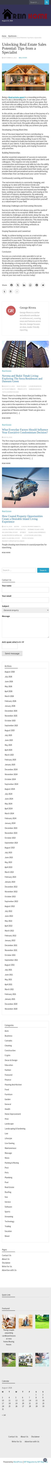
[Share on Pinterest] (36, 285)
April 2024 (8, 808)
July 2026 (8, 676)
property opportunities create (13, 541)
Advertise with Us (9, 1270)
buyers (16, 526)
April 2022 (8, 926)
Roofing (8, 1192)
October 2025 (10, 720)
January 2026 (10, 706)
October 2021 (10, 955)
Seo (6, 1197)
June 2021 (9, 974)
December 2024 (11, 769)
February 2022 (10, 935)
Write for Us (7, 1266)
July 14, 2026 (8, 526)
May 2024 (8, 803)
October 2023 (10, 838)
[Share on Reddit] (42, 285)
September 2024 (11, 784)
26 (16, 1406)
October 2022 (10, 896)
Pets (7, 1172)
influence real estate (10, 532)
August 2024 (10, 789)
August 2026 (10, 671)
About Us (6, 1259)
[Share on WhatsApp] (30, 285)
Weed (7, 1236)
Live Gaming (10, 1143)
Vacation (8, 1231)
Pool (6, 1182)
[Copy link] (17, 291)
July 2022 (8, 911)
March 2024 (9, 813)
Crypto (7, 1055)
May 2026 (8, 686)
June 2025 (9, 740)
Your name (6, 585)
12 (16, 1400)
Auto (7, 1031)
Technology (9, 1221)
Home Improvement (13, 1114)
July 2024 (8, 794)
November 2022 (11, 891)
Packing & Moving (12, 1163)
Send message (12, 653)
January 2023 (10, 882)
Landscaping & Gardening (15, 1128)
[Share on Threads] (10, 291)
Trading (8, 1226)
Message (6, 616)
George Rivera (28, 307)
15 (36, 1400)
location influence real (33, 535)
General (8, 1104)
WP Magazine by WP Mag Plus (36, 1462)
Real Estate (23, 58)
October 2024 (10, 779)
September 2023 (11, 842)
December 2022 (11, 886)
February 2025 (10, 759)
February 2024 (10, 818)
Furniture (8, 1094)
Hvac (7, 1119)
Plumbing (8, 1177)
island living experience (37, 532)
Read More (6, 552)
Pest (7, 1167)
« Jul (4, 1415)
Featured (8, 1075)
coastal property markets (30, 526)
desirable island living (36, 529)
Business (8, 1036)
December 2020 (11, 1004)
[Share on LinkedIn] (24, 285)
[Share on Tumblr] (4, 291)
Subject (5, 606)
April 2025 (8, 750)
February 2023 (10, 877)
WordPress (17, 1462)
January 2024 (10, 823)
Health (7, 1109)
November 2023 (11, 833)
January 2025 (10, 764)
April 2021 (8, 984)
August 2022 (10, 906)
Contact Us (6, 1255)
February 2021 (10, 994)
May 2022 (8, 921)
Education (9, 1065)
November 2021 (11, 950)
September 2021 (11, 960)
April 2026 (8, 691)
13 (23, 1400)
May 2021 (8, 979)
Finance (8, 1079)
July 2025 (8, 735)
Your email (6, 596)
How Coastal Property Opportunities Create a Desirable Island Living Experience (22, 519)
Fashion (8, 1070)
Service (8, 1202)
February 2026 (10, 701)
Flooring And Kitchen (13, 1084)
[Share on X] (17, 285)
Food (7, 1089)
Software (8, 1206)
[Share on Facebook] (11, 285)
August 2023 (10, 847)
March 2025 (9, 755)
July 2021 (8, 969)
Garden (8, 1099)
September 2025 (11, 725)
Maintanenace (10, 1148)
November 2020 (11, 1009)
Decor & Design (11, 1060)
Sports (7, 1211)
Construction (10, 1050)
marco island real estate (11, 538)
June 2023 (9, 857)
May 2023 (8, 862)
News (7, 1158)
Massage (8, 1153)
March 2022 (9, 930)
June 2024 (9, 798)
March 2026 (9, 696)
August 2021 (10, 965)
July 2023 (8, 852)
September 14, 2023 (10, 58)
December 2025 (11, 711)
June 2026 (9, 681)
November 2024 (11, 774)
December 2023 (11, 828)
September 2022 (11, 901)
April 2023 (8, 867)
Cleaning (8, 1045)
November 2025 (11, 715)
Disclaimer (6, 1262)
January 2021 (10, 999)
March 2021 (9, 989)
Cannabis (8, 1040)
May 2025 (8, 745)
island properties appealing (12, 535)
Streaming (9, 1216)
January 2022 (10, 940)
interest (23, 532)
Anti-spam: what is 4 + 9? (13, 642)
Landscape (9, 1123)
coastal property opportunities (14, 529)
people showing (28, 538)
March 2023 (9, 872)
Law (6, 1133)
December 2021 (11, 945)
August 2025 (10, 730)
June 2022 (9, 916)
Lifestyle (8, 1138)
